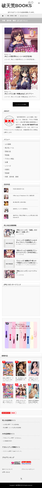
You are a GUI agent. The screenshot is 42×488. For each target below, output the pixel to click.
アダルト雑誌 (9, 159)
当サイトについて (7, 469)
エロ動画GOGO (7, 441)
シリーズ (8, 166)
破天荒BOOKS (19, 485)
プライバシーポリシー (28, 469)
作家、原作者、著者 (11, 177)
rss (29, 2)
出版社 (7, 169)
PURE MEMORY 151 (18, 189)
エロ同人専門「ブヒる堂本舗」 (11, 424)
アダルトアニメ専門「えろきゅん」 (12, 438)
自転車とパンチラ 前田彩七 (20, 208)
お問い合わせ (6, 472)
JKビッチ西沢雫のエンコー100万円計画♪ (18, 56)
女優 (6, 162)
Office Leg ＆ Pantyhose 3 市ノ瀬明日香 (23, 195)
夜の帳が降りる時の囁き (19, 202)
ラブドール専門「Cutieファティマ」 (12, 451)
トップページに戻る (21, 104)
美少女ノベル (7, 54)
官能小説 (8, 151)
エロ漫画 (8, 144)
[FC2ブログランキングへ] (26, 464)
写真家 (7, 173)
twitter (32, 2)
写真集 (7, 155)
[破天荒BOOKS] (17, 5)
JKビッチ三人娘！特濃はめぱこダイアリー (18, 94)
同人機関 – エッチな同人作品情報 (12, 427)
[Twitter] (21, 478)
